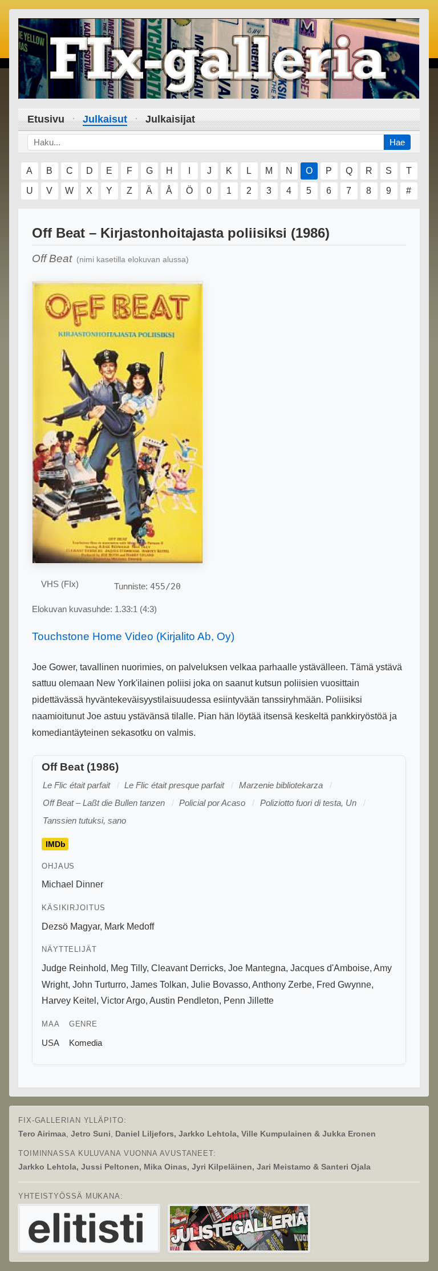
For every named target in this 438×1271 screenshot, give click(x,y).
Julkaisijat (170, 119)
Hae (397, 142)
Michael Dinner (72, 884)
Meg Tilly (129, 968)
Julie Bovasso (219, 984)
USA (50, 1043)
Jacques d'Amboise (330, 968)
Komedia (85, 1043)
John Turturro (99, 984)
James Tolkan (158, 984)
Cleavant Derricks (187, 968)
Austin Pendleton (184, 1000)
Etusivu (45, 119)
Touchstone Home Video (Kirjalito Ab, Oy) (133, 636)
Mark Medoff (129, 926)
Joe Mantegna (257, 968)
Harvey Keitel (69, 1000)
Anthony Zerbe (282, 984)
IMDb (56, 844)
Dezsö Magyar (71, 926)
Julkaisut (105, 119)
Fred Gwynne (344, 984)
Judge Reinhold (74, 968)
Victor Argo (123, 1000)
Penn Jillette (249, 1000)
